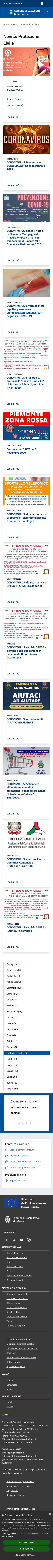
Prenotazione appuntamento (20, 1481)
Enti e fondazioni (15, 1266)
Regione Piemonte (13, 3)
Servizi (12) (12, 1070)
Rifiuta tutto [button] (26, 1549)
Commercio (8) (14, 987)
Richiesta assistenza (16, 1495)
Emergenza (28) (14, 1011)
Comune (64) (13, 993)
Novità (16, 24)
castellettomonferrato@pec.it (21, 1439)
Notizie (10, 1380)
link (11, 1536)
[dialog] (26, 1535)
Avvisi (15, 81)
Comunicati (12, 1384)
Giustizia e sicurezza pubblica (20, 1344)
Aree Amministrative (17, 1257)
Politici (10, 1271)
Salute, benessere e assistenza (21, 1357)
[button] (26, 1555)
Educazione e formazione (18, 1339)
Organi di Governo (15, 1253)
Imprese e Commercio (17, 1307)
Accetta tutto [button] (26, 1542)
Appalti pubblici (14, 1312)
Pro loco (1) (12, 1047)
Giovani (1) (12, 1017)
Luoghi (10, 1402)
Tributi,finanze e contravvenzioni (22, 1348)
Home (6, 24)
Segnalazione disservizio (18, 1486)
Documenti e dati (15, 1280)
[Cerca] (47, 12)
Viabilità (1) (12, 1088)
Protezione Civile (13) (17, 1053)
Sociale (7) (12, 1076)
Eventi (10, 1406)
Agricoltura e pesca (16, 1366)
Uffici (9, 1262)
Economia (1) (13, 1005)
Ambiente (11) (13, 976)
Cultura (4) (12, 999)
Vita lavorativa (13, 1303)
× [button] (50, 1514)
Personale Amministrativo (19, 1275)
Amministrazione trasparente (21, 1508)
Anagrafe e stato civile (17, 1294)
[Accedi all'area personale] (42, 3)
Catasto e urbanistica (17, 1316)
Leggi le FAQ (12, 1490)
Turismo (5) (12, 1082)
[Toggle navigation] (5, 12)
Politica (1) (12, 1041)
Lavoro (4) (11, 1023)
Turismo (10, 1321)
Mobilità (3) (12, 1029)
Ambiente (11, 1353)
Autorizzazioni (13, 1362)
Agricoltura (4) (14, 970)
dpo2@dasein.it (16, 1452)
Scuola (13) (12, 1065)
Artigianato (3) (14, 981)
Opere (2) (11, 1035)
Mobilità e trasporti (16, 1325)
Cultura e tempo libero (17, 1298)
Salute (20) (12, 1059)
